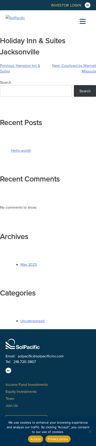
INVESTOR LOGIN (66, 5)
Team (10, 398)
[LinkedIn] (87, 5)
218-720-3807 (25, 361)
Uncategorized (33, 320)
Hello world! (21, 150)
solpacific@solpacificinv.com (41, 356)
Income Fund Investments (27, 384)
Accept (35, 439)
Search (5, 82)
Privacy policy (58, 439)
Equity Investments (21, 391)
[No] (90, 431)
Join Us (12, 405)
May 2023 (29, 264)
